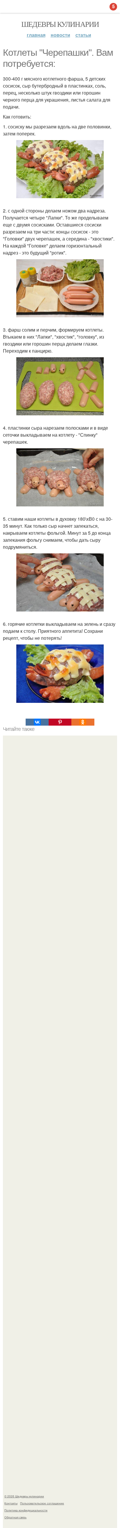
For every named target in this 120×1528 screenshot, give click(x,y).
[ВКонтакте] (37, 722)
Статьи (83, 35)
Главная (36, 35)
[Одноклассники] (82, 722)
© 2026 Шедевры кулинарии (24, 1496)
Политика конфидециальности (25, 1510)
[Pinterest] (60, 722)
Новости (60, 35)
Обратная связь (15, 1517)
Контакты (10, 1503)
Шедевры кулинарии (60, 24)
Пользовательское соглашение (42, 1503)
